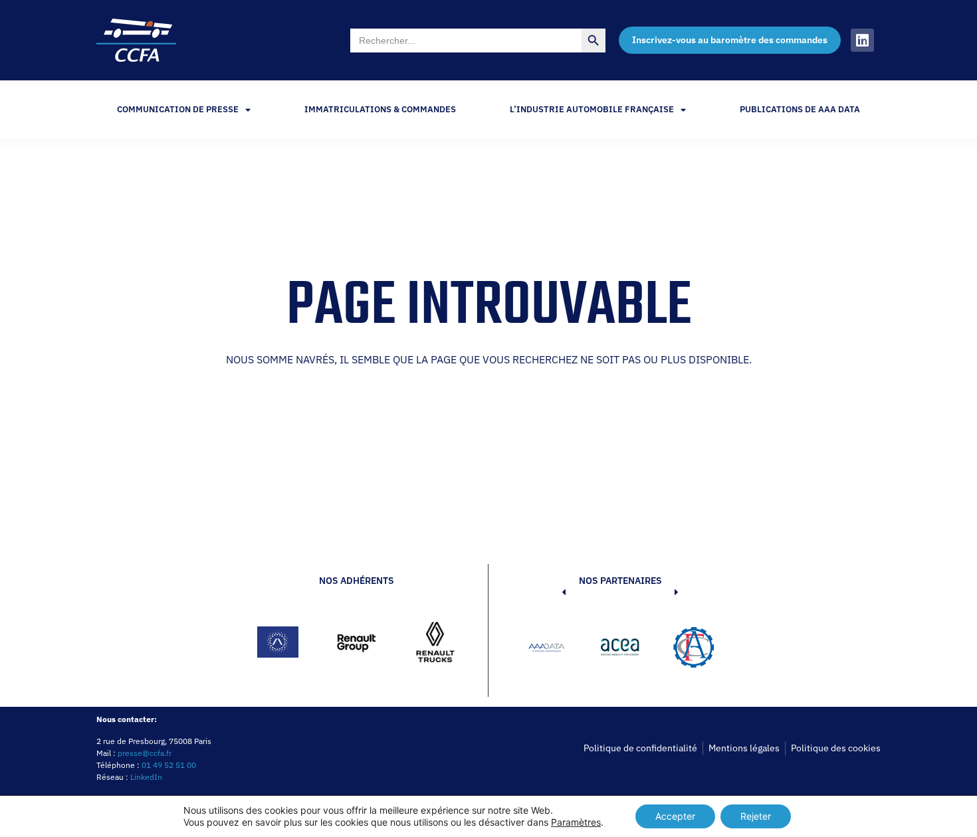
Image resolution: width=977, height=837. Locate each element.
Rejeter (755, 816)
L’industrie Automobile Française (592, 109)
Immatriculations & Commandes (380, 109)
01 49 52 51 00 (169, 765)
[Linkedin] (862, 40)
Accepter (675, 816)
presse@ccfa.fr (144, 753)
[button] (544, 649)
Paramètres (576, 822)
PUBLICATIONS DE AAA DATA (800, 109)
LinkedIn (146, 777)
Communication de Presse (178, 109)
